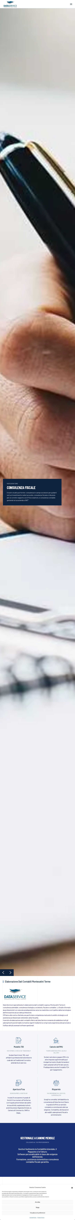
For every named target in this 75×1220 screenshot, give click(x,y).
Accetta (37, 1202)
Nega (37, 1207)
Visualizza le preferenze (37, 1213)
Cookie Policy (33, 1217)
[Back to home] (10, 4)
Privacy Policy (40, 1217)
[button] (72, 1187)
